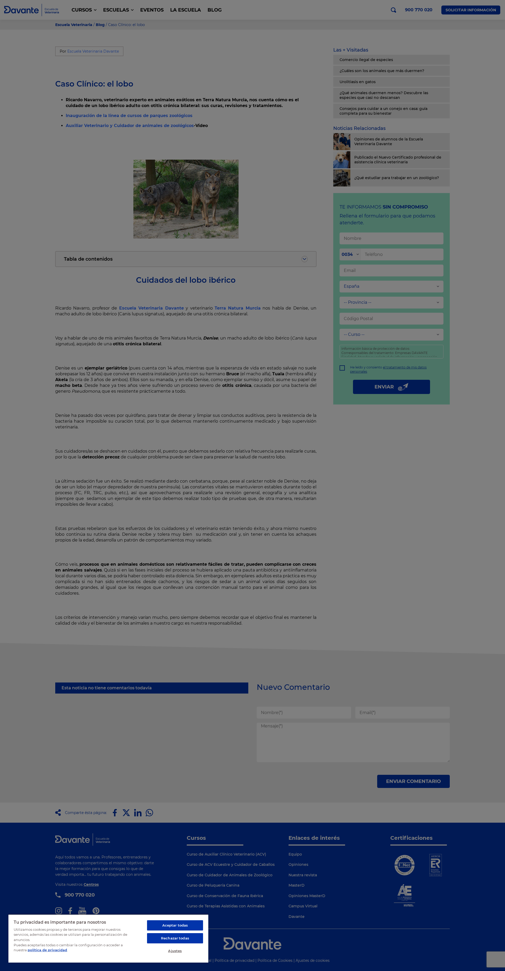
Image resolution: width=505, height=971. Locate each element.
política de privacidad (47, 950)
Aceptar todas (175, 925)
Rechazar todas (175, 938)
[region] (108, 938)
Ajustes (175, 951)
